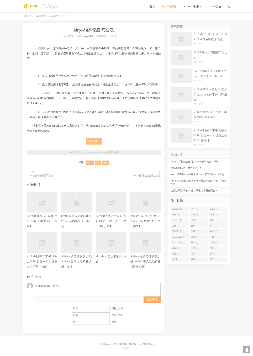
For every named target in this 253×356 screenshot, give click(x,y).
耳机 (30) (176, 214)
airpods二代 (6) (178, 237)
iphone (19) (176, 220)
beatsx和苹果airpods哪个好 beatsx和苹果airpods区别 (76, 221)
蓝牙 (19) (214, 214)
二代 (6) (213, 242)
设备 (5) (175, 248)
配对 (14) (214, 220)
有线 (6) (213, 237)
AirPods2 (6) (177, 242)
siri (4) (174, 259)
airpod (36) (214, 209)
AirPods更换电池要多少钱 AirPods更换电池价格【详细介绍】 (145, 261)
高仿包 (151, 344)
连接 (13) (176, 226)
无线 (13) (195, 226)
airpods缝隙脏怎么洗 (94, 30)
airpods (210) (177, 209)
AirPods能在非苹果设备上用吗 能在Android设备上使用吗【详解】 (42, 261)
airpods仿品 (214, 6)
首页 (152, 6)
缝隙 (105, 162)
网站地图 (123, 344)
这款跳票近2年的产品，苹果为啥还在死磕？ (194, 190)
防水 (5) (194, 253)
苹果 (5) (213, 248)
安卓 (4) (213, 253)
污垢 (98, 162)
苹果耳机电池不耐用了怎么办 (186, 168)
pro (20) (194, 214)
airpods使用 (168, 6)
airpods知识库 (31, 6)
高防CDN (133, 344)
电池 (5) (194, 248)
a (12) (212, 226)
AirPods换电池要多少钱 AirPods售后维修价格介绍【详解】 (76, 261)
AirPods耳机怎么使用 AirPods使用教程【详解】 (42, 221)
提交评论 (151, 299)
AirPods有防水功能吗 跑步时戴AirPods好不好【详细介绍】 (111, 221)
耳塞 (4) (194, 259)
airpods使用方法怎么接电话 (146, 175)
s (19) (193, 220)
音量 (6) (194, 237)
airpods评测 (191, 6)
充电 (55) (195, 209)
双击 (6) (194, 242)
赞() (95, 141)
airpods (90, 162)
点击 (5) (175, 253)
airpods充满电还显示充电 (40, 175)
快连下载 (143, 344)
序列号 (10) (177, 231)
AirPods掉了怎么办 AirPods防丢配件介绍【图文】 (145, 221)
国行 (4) (213, 259)
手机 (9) (194, 231)
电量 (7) (213, 231)
